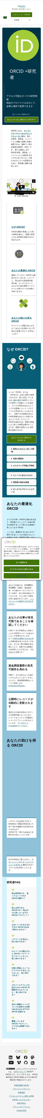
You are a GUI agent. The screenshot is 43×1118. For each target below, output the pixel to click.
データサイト (23, 723)
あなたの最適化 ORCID (23, 270)
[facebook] (25, 1058)
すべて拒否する (21, 562)
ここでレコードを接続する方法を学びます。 (21, 601)
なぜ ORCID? (18, 226)
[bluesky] (18, 1058)
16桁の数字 (17, 400)
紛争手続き (21, 1103)
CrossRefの (13, 726)
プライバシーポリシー (21, 1089)
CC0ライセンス (20, 1071)
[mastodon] (32, 1058)
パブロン (24, 726)
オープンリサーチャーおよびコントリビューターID (21, 133)
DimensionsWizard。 (17, 685)
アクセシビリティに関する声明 (21, 1096)
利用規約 (21, 1092)
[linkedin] (10, 1058)
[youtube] (11, 1063)
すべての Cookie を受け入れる (21, 569)
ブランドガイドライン (21, 1107)
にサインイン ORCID (21, 14)
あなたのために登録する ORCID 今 (21, 119)
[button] (23, 894)
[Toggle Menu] (5, 17)
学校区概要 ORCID (21, 1085)
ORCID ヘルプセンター (21, 1100)
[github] (26, 1063)
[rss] (32, 1064)
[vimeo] (19, 1063)
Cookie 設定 (21, 1110)
